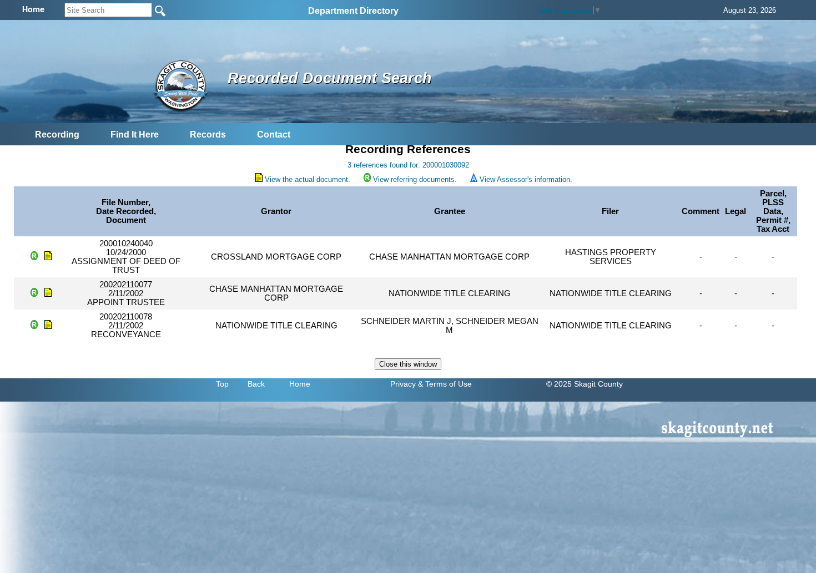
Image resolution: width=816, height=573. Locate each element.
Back (256, 383)
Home (299, 383)
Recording (57, 134)
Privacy (403, 383)
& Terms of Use (445, 383)
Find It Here (134, 134)
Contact (273, 134)
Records (208, 134)
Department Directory (353, 11)
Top (222, 383)
